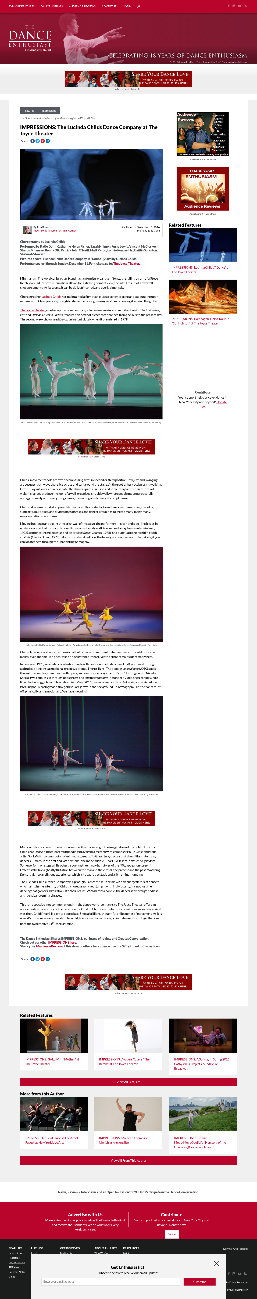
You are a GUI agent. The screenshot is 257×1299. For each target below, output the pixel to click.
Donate (171, 1234)
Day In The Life (17, 1262)
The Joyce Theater (32, 310)
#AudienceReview (48, 946)
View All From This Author (129, 1160)
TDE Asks (14, 1267)
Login (127, 6)
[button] (137, 6)
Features (29, 110)
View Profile (40, 230)
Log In (126, 1252)
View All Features (128, 1082)
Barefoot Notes (17, 1271)
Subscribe (199, 1282)
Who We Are (101, 1252)
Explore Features (21, 6)
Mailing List (66, 1252)
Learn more (89, 1229)
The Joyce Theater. (126, 263)
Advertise (109, 6)
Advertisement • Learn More (128, 89)
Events (34, 1252)
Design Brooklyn (239, 1289)
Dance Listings (52, 6)
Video (12, 1276)
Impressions (48, 110)
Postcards (14, 1257)
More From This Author (62, 230)
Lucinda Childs (51, 296)
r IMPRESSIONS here (61, 942)
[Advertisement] (203, 360)
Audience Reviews (82, 6)
